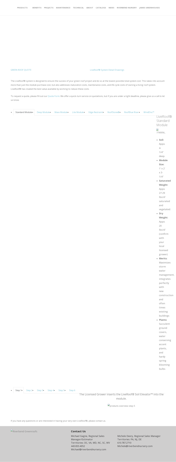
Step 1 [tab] (18, 390)
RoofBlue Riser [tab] (131, 112)
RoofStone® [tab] (113, 112)
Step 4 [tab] (51, 390)
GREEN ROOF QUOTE (21, 69)
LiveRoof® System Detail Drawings (107, 69)
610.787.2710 (124, 442)
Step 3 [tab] (40, 390)
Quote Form (54, 96)
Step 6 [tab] (72, 390)
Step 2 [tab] (29, 390)
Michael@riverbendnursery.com (88, 449)
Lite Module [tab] (78, 112)
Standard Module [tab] (23, 112)
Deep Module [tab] (43, 112)
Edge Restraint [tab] (96, 112)
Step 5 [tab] (61, 390)
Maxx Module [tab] (61, 112)
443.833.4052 (78, 446)
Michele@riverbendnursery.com (135, 446)
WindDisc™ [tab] (149, 112)
